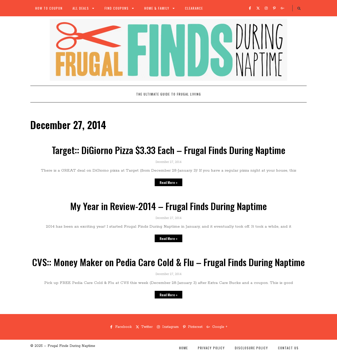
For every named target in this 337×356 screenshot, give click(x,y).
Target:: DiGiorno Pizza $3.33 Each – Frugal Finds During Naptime (168, 150)
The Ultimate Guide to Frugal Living (168, 94)
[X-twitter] (258, 8)
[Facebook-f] (249, 8)
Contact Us (288, 347)
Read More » (168, 182)
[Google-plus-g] (282, 8)
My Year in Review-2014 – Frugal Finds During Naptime (168, 206)
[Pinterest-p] (274, 8)
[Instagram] (266, 8)
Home (183, 347)
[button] (299, 8)
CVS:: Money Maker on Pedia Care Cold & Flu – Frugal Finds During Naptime (168, 262)
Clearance (194, 8)
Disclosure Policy (251, 347)
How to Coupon (49, 8)
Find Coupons (117, 8)
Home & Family (156, 8)
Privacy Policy (211, 347)
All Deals (81, 8)
